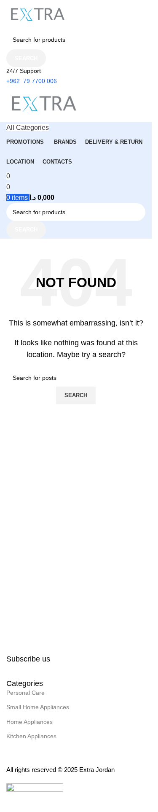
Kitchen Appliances (31, 736)
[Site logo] (38, 14)
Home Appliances (29, 721)
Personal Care (25, 692)
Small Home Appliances (37, 707)
